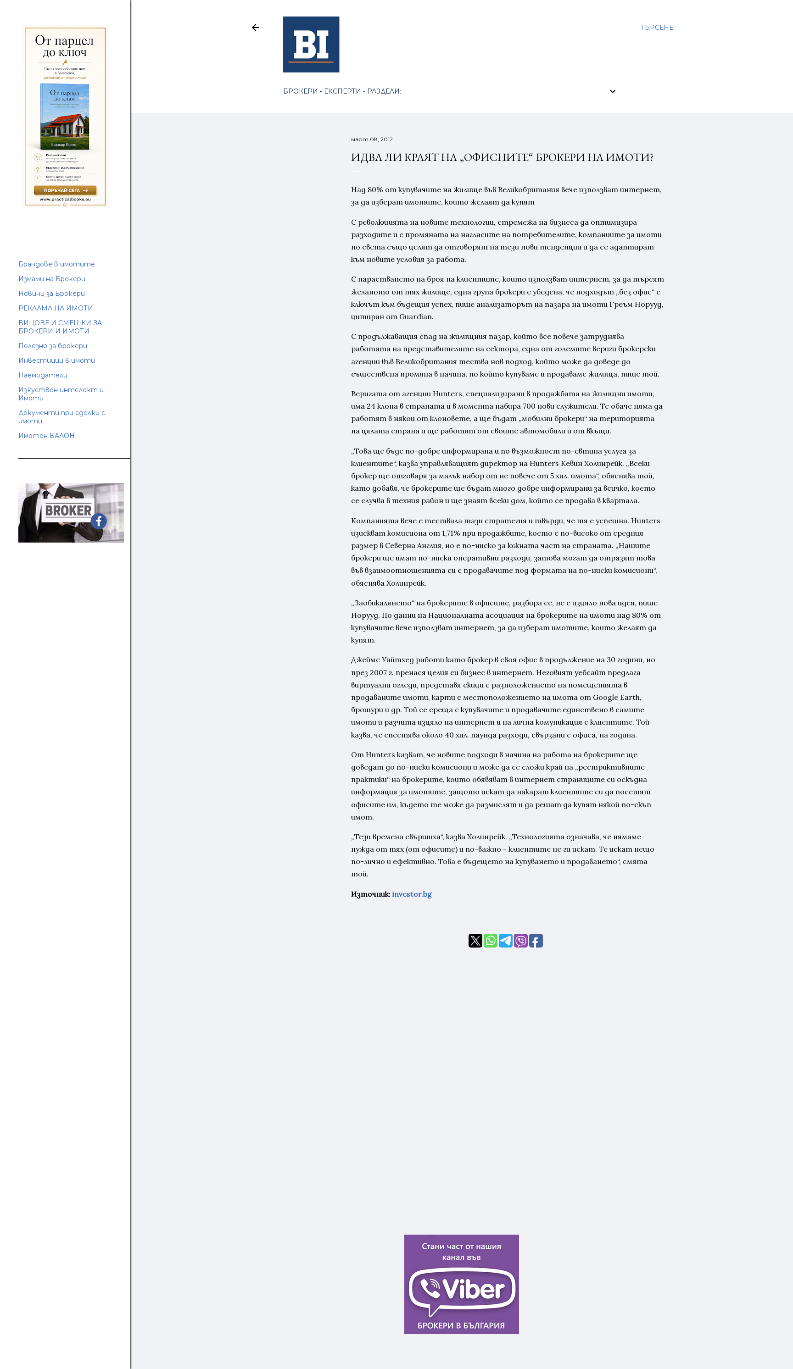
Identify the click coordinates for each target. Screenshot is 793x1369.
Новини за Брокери (51, 293)
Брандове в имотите (56, 264)
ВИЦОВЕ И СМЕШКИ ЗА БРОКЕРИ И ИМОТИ (60, 327)
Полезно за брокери (52, 346)
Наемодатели (42, 375)
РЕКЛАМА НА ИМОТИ (55, 308)
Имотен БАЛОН (46, 436)
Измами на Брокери (51, 279)
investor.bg (412, 893)
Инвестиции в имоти (56, 360)
